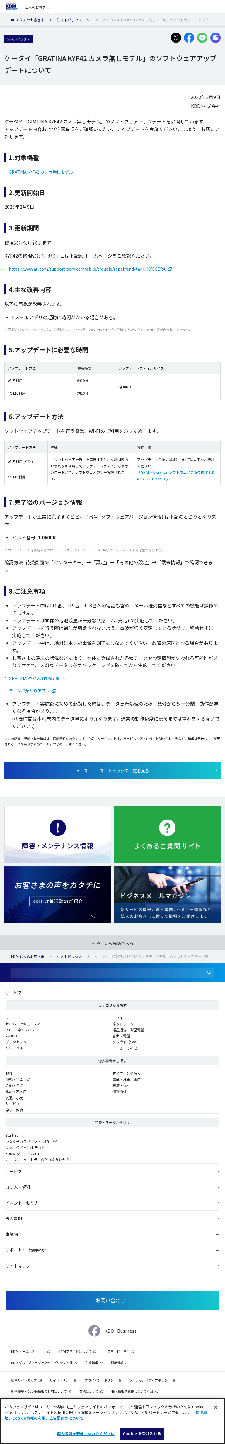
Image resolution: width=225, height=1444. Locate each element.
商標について (89, 1391)
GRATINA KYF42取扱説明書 (35, 678)
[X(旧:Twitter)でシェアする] (176, 38)
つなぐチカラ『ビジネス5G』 (29, 1141)
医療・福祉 (121, 1085)
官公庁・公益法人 (126, 1073)
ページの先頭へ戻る (115, 943)
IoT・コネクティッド (22, 1029)
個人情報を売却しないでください (86, 1433)
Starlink (12, 1135)
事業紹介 (14, 1234)
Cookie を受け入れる (142, 1433)
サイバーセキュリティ (23, 1023)
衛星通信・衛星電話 (128, 1029)
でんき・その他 (124, 1047)
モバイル (119, 1017)
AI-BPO (11, 1035)
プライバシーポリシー (101, 1380)
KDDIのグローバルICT (23, 1153)
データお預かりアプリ (30, 691)
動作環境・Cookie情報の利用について (39, 1391)
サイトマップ (18, 1266)
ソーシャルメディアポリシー (150, 1380)
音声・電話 (121, 1035)
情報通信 (119, 1091)
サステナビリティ (116, 1351)
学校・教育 (14, 1109)
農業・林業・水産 (126, 1079)
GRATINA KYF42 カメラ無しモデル (41, 172)
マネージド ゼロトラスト (25, 1147)
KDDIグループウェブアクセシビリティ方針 (42, 1362)
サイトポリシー (61, 1380)
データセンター (18, 1041)
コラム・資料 (18, 1187)
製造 (9, 1073)
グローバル (14, 1047)
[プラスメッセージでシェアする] (215, 38)
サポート (27, 1250)
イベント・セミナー (24, 1203)
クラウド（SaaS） (127, 1041)
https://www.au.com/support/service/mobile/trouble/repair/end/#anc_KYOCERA (87, 269)
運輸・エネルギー (20, 1079)
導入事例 (14, 1218)
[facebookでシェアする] (189, 38)
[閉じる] (215, 1407)
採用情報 (117, 1362)
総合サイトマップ (24, 1380)
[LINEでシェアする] (202, 38)
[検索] (209, 973)
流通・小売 (14, 1097)
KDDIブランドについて (75, 1351)
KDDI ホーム (20, 1351)
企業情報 (91, 1362)
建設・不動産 (16, 1091)
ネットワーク (123, 1023)
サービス (14, 992)
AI (7, 1017)
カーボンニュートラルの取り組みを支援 (37, 1159)
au (44, 1351)
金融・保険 (14, 1085)
